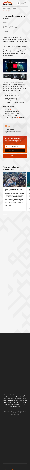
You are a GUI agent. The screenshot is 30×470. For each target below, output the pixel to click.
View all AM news (11, 155)
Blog (9, 8)
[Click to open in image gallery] (7, 76)
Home (4, 8)
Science (15, 8)
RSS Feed (11, 150)
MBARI (18, 117)
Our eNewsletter (14, 146)
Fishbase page (14, 110)
